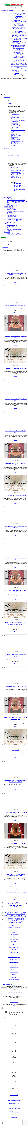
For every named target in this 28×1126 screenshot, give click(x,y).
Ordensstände (14, 124)
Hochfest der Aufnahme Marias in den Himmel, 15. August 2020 (16, 273)
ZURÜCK (15, 902)
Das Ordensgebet (18, 53)
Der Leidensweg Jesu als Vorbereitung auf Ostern (19, 57)
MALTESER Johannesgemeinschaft (16, 177)
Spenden (7, 4)
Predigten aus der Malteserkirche (19, 66)
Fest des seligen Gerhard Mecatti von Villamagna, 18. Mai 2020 (15, 875)
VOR (15, 906)
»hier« (14, 1005)
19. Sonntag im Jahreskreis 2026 (16, 919)
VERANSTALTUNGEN (10, 198)
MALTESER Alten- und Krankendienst (19, 29)
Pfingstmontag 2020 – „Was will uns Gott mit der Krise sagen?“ (15, 718)
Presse (17, 71)
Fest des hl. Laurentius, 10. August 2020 (15, 305)
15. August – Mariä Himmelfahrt (16, 918)
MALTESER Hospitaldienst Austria (19, 22)
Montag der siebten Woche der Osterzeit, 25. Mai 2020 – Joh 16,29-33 (15, 781)
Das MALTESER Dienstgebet (18, 63)
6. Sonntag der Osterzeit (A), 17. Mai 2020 (16, 892)
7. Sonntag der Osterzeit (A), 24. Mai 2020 (16, 812)
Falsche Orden (18, 18)
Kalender (18, 49)
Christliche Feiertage (19, 59)
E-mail (8, 244)
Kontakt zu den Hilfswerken (19, 70)
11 (14, 903)
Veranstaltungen (17, 41)
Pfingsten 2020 (15, 750)
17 (23, 903)
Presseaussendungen (12, 225)
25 (18, 905)
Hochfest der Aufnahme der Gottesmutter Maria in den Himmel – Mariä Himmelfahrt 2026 (15, 916)
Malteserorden (17, 39)
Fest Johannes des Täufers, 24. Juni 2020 (15, 495)
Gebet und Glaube (18, 61)
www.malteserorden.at (6, 984)
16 (22, 903)
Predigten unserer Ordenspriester (19, 64)
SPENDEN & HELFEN (10, 222)
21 (11, 905)
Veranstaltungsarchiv (19, 50)
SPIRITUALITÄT (8, 207)
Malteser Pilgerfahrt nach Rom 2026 (18, 43)
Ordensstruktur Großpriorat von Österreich (18, 121)
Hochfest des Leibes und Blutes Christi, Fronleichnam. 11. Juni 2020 (15, 623)
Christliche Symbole (19, 60)
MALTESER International (18, 34)
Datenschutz (14, 1000)
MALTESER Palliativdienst (19, 35)
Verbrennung (14, 1112)
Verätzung (14, 1117)
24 (16, 905)
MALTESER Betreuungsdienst (18, 32)
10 (12, 903)
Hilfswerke (17, 20)
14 (19, 903)
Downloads (10, 230)
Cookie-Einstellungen (14, 1002)
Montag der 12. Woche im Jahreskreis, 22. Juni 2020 (16, 526)
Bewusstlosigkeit (14, 1103)
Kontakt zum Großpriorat (18, 68)
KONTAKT (7, 232)
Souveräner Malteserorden (14, 7)
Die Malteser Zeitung (17, 74)
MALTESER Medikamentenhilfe (18, 38)
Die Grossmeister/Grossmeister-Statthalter (18, 130)
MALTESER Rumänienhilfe (19, 36)
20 (10, 905)
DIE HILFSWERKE (13, 155)
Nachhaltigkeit (14, 137)
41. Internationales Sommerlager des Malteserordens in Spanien (15, 921)
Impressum (14, 999)
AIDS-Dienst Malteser (18, 31)
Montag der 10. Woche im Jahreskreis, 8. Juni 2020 (15, 655)
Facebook (9, 241)
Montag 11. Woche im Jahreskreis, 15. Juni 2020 (15, 558)
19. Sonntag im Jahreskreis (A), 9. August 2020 (16, 336)
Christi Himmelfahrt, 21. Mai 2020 (16, 843)
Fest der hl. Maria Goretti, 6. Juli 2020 (16, 368)
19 (26, 903)
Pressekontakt (10, 226)
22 (13, 905)
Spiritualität (17, 52)
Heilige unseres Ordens (17, 141)
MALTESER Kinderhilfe (18, 25)
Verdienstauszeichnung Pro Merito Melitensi (17, 126)
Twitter (8, 243)
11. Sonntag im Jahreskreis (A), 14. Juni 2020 (15, 591)
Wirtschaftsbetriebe (16, 135)
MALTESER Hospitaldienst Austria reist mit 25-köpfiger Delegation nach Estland (16, 913)
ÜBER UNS (7, 97)
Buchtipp (17, 73)
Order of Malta (14, 929)
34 (21, 905)
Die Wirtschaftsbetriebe (18, 17)
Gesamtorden (14, 123)
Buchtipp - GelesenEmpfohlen (14, 229)
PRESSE (6, 223)
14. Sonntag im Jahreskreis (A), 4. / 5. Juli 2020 (16, 399)
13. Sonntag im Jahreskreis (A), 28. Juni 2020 (15, 464)
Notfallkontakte (17, 4)
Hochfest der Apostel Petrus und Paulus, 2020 (15, 431)
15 (20, 903)
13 (17, 903)
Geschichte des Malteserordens (18, 13)
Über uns (17, 11)
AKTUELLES (7, 197)
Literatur (19, 14)
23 (14, 905)
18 (25, 903)
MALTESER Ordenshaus (18, 27)
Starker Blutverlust (14, 1108)
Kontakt (17, 67)
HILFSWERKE (8, 148)
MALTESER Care (18, 24)
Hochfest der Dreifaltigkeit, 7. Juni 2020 (15, 686)
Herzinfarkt (14, 1095)
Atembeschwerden (14, 1100)
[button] (20, 10)
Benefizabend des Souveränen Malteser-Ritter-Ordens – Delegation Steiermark (18, 46)
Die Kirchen (19, 16)
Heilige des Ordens (18, 55)
